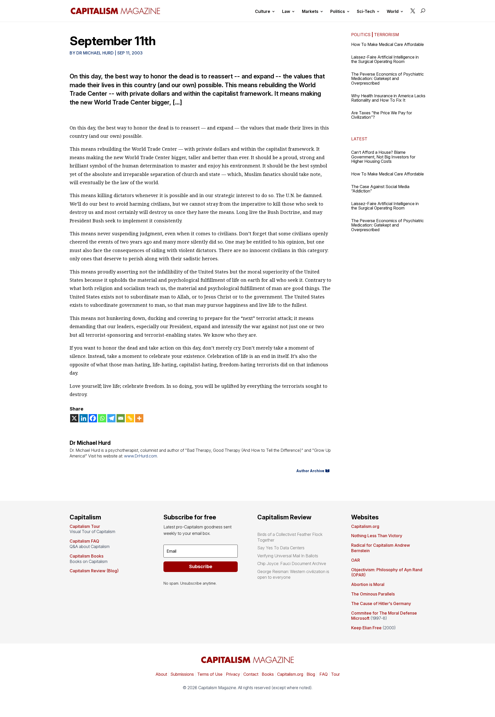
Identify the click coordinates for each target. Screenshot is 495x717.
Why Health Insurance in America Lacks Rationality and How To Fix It (388, 98)
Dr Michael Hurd (95, 52)
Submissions (181, 674)
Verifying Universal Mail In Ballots (287, 555)
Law (286, 12)
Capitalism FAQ (84, 541)
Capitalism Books (86, 556)
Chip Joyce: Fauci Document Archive (291, 563)
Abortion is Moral (367, 584)
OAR (355, 560)
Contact (250, 674)
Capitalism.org (365, 526)
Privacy (232, 674)
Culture (262, 12)
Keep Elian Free (366, 627)
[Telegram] (111, 418)
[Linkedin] (83, 418)
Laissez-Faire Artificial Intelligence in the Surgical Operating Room (385, 59)
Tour (335, 674)
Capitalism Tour (85, 526)
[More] (139, 418)
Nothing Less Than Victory (376, 535)
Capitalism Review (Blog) (94, 570)
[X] (74, 418)
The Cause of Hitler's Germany (381, 603)
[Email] (121, 418)
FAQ (323, 674)
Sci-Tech (366, 12)
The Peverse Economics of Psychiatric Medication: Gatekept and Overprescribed (387, 78)
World (393, 12)
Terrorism (386, 34)
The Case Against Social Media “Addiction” (380, 189)
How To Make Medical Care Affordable (387, 44)
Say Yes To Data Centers (280, 547)
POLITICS (360, 34)
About (161, 674)
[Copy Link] (130, 418)
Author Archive (310, 471)
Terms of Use (209, 674)
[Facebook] (93, 418)
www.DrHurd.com (140, 455)
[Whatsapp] (102, 418)
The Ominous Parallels (373, 594)
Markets (310, 12)
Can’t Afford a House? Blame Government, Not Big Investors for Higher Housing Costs (383, 157)
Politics (337, 12)
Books (268, 674)
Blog (311, 674)
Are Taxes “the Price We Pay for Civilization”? (381, 115)
